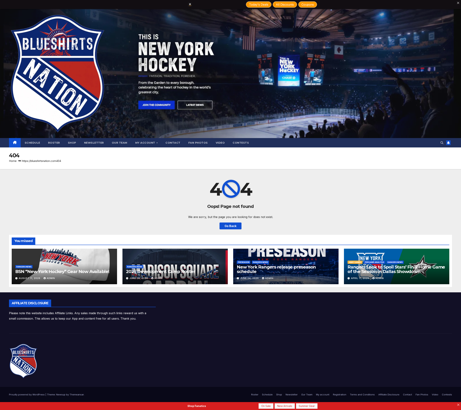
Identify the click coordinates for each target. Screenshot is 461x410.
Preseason (243, 262)
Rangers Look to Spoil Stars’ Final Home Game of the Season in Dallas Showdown (396, 269)
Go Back (230, 226)
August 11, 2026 (30, 278)
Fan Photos (198, 142)
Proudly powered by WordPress (27, 394)
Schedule (32, 142)
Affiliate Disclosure (388, 394)
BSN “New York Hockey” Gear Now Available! (62, 271)
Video (220, 142)
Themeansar (77, 394)
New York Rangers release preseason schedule (276, 269)
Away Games (355, 262)
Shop (72, 142)
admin (51, 278)
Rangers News (24, 267)
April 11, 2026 (360, 278)
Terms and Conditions (362, 394)
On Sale (266, 405)
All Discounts (285, 4)
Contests (241, 142)
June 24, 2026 (249, 278)
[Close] (458, 3)
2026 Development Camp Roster (160, 271)
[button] (441, 143)
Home (13, 161)
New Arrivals (284, 405)
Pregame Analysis (374, 262)
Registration (339, 394)
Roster (54, 142)
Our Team (119, 142)
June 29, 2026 (139, 278)
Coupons (307, 4)
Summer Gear (307, 405)
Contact (172, 142)
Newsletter (94, 142)
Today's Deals (258, 4)
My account (145, 142)
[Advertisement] (221, 308)
